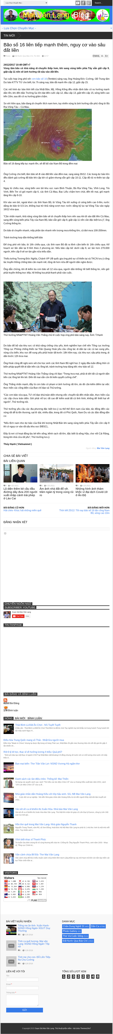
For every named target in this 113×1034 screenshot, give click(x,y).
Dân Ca (95, 926)
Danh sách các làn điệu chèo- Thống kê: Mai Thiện (41, 779)
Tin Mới (9, 35)
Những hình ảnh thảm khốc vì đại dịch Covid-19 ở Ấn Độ (92, 492)
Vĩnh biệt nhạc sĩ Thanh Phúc (30, 839)
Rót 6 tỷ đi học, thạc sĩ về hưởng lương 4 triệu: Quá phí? (33, 752)
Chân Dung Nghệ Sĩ (73, 926)
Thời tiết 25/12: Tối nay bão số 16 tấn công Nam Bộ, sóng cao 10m (84, 511)
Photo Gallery (70, 931)
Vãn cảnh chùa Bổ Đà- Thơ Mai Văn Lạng (37, 854)
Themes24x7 (85, 1028)
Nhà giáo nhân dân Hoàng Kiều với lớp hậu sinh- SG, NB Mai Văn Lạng (52, 794)
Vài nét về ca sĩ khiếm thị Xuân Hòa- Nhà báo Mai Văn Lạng (46, 809)
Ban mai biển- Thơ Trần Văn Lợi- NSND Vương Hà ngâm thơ (47, 763)
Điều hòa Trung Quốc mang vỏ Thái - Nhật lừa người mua (34, 740)
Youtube (77, 3)
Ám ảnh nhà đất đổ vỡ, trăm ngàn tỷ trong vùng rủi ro (56, 492)
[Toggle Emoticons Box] (5, 533)
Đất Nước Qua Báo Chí (23, 56)
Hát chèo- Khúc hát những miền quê (22, 510)
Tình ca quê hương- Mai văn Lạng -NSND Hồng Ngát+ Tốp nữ (33, 944)
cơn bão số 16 (39, 79)
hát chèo (76, 1028)
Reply (8, 56)
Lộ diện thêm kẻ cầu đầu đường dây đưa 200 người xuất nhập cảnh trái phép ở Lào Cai (20, 493)
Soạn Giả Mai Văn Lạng (44, 1028)
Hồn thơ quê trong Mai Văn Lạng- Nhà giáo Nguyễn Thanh (46, 824)
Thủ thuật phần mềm (63, 1028)
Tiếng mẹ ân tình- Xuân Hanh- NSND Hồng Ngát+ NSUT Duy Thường (34, 928)
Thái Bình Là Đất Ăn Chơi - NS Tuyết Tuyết (37, 725)
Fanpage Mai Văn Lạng (83, 3)
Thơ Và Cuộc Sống (73, 936)
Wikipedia (88, 3)
